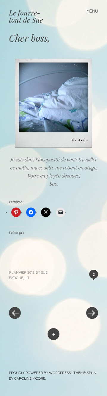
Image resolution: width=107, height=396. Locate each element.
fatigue (16, 277)
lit (27, 277)
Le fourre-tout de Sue (26, 16)
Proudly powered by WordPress (40, 372)
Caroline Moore (29, 378)
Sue (44, 272)
